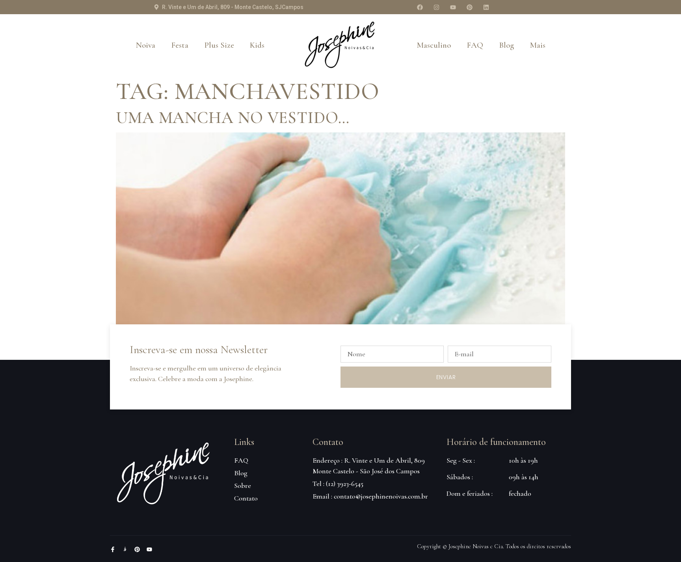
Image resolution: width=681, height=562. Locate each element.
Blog (506, 45)
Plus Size (219, 45)
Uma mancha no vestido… (233, 118)
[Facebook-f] (112, 549)
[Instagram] (436, 7)
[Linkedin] (486, 7)
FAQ (475, 45)
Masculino (434, 45)
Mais (537, 45)
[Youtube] (453, 7)
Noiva (145, 45)
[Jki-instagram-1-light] (125, 549)
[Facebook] (420, 7)
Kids (257, 45)
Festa (179, 45)
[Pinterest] (469, 7)
